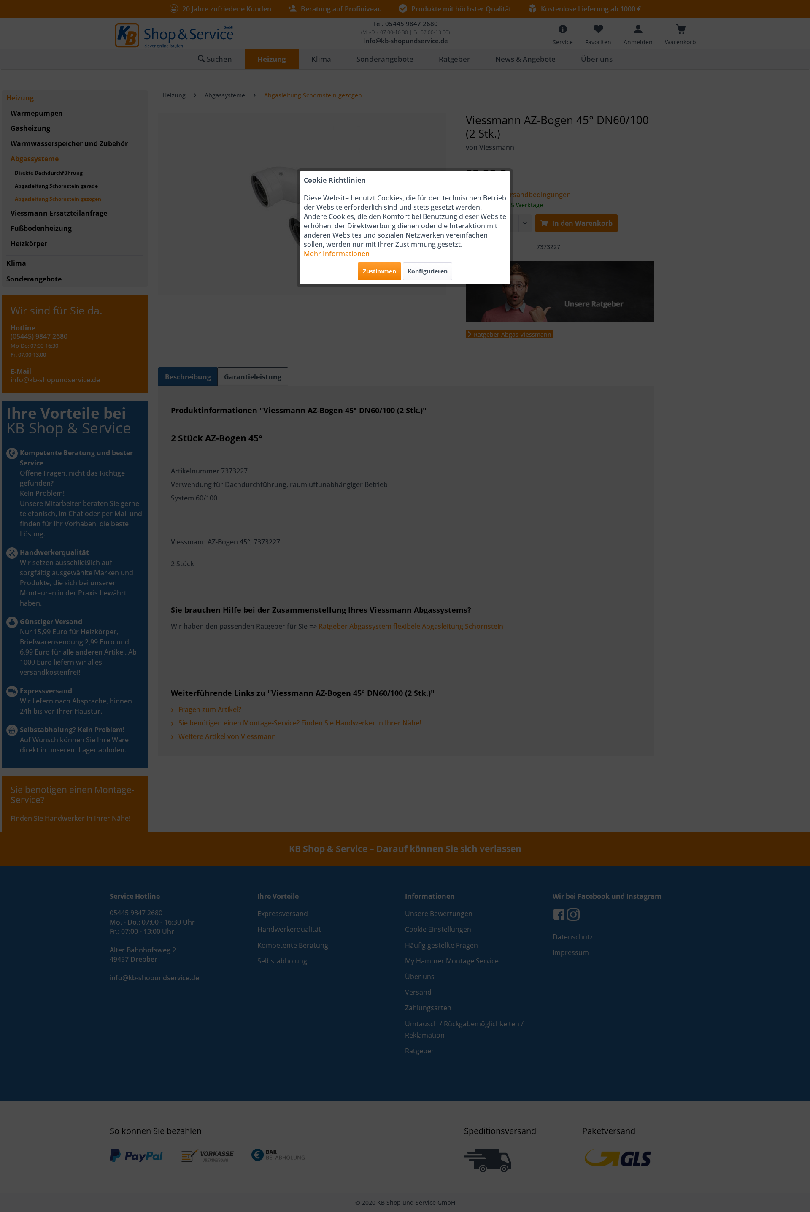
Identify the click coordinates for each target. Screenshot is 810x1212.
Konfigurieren (428, 271)
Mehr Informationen (337, 253)
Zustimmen (379, 271)
